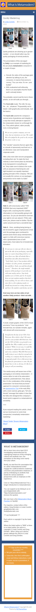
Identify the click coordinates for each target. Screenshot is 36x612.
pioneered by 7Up (12, 388)
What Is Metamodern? (11, 607)
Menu (3, 12)
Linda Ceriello (10, 22)
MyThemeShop (21, 609)
